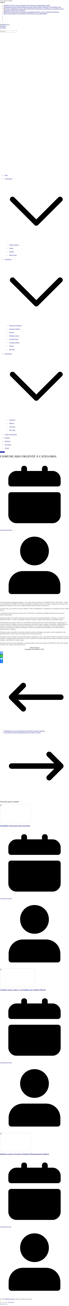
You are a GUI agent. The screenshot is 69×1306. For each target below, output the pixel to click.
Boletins (11, 251)
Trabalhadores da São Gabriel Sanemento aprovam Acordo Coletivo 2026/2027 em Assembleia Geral (32, 7)
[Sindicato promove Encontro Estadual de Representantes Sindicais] (15, 1150)
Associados (8, 444)
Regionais (12, 349)
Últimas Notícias (14, 245)
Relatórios (7, 441)
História (11, 346)
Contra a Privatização (11, 434)
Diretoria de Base (14, 336)
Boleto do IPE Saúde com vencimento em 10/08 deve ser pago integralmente (25, 13)
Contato (7, 448)
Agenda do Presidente (15, 325)
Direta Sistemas (11, 1302)
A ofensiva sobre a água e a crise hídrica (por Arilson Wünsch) (23, 990)
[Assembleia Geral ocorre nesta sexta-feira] (15, 822)
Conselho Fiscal (13, 339)
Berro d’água (13, 255)
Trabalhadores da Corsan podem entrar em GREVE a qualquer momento (24, 731)
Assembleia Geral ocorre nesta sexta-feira (15, 826)
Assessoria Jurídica (14, 329)
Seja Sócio (12, 427)
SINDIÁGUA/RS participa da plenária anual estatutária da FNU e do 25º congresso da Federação (31, 12)
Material (11, 423)
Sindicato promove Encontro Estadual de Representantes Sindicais (24, 1154)
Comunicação (8, 178)
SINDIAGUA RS (10, 1299)
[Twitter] (34, 658)
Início (6, 175)
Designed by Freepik (3, 1303)
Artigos (11, 248)
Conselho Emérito (14, 342)
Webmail (7, 438)
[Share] (34, 661)
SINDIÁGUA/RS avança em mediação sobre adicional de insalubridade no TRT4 (27, 5)
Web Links (12, 430)
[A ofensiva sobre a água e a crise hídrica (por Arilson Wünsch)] (17, 986)
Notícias (2, 452)
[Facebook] (34, 653)
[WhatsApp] (34, 655)
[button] (36, 242)
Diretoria (11, 332)
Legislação (12, 420)
